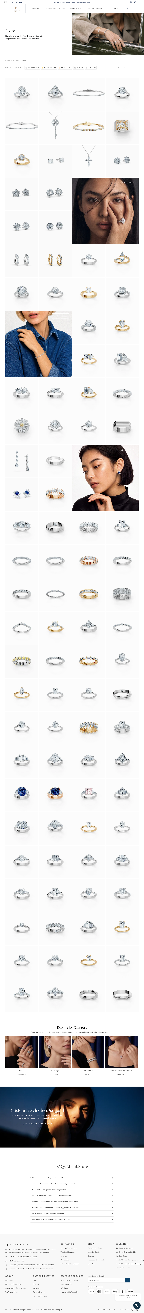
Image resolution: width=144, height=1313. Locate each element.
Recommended (130, 68)
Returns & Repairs (39, 1292)
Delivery (36, 1284)
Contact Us (65, 1260)
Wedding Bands (94, 1252)
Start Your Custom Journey (37, 1124)
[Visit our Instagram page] (137, 1309)
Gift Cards (64, 1288)
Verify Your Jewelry (12, 1292)
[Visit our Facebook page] (132, 1309)
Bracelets (91, 1264)
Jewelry (16, 61)
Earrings (91, 1256)
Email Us (64, 1256)
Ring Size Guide (121, 1256)
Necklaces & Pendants (96, 1260)
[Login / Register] (131, 2)
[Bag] (138, 2)
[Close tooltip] (139, 1294)
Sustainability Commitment (15, 1288)
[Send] (127, 1280)
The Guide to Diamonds (124, 1248)
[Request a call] (137, 1305)
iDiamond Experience (13, 1284)
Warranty (36, 1288)
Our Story (9, 1280)
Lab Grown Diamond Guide (126, 1252)
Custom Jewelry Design (69, 1280)
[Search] (128, 9)
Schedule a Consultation (70, 1264)
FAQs (35, 1280)
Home (7, 61)
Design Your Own (67, 1284)
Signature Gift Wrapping (69, 1292)
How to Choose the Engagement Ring (130, 1260)
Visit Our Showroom (68, 1252)
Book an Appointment (69, 1248)
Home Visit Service (40, 1296)
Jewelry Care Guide (123, 1268)
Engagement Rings (95, 1248)
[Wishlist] (135, 2)
